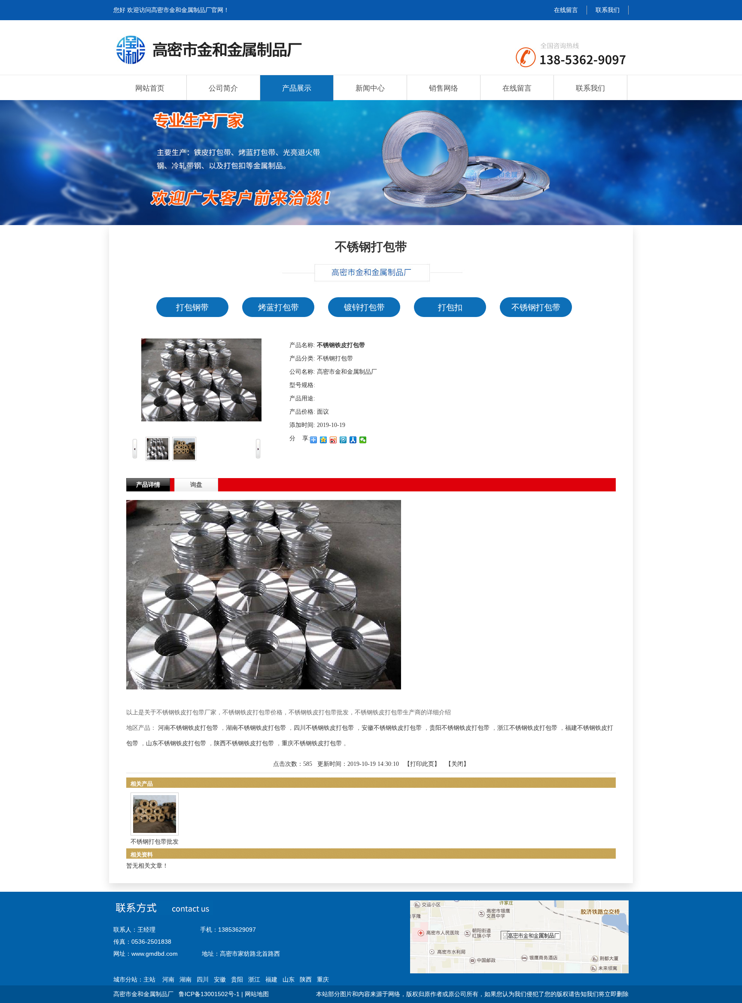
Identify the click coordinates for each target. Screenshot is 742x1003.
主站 (149, 979)
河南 (168, 979)
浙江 (254, 979)
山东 (289, 979)
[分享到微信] (363, 439)
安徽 (220, 979)
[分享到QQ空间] (323, 439)
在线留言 (566, 9)
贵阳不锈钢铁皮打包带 (459, 728)
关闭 (457, 764)
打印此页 (422, 764)
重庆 (323, 979)
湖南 (185, 979)
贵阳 (237, 979)
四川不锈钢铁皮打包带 (324, 728)
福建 (271, 979)
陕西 (306, 979)
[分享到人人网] (353, 439)
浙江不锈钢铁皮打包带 (527, 728)
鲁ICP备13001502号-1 (209, 994)
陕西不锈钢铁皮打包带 (244, 743)
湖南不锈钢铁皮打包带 (256, 728)
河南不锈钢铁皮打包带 (188, 728)
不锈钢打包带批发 (155, 841)
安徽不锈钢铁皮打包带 (392, 728)
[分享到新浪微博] (333, 439)
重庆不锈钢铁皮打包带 (312, 743)
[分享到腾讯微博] (343, 439)
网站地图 (257, 994)
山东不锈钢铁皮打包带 (176, 743)
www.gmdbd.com (154, 953)
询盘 (196, 485)
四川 (203, 979)
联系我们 (608, 9)
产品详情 (148, 485)
